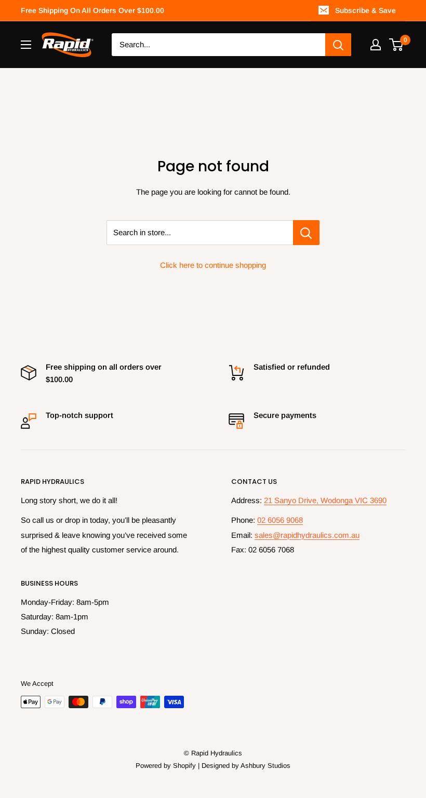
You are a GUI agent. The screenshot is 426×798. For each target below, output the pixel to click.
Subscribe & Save (365, 10)
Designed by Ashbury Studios (246, 765)
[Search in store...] (306, 232)
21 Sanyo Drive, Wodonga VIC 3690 (325, 500)
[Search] (338, 44)
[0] (396, 44)
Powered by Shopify (166, 765)
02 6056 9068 (280, 520)
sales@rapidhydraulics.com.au (307, 535)
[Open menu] (26, 44)
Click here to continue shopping (213, 265)
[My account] (375, 44)
